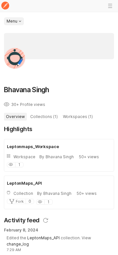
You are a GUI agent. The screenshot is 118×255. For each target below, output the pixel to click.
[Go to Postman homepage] (5, 6)
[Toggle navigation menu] (110, 6)
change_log (18, 244)
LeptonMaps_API (43, 237)
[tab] (15, 117)
